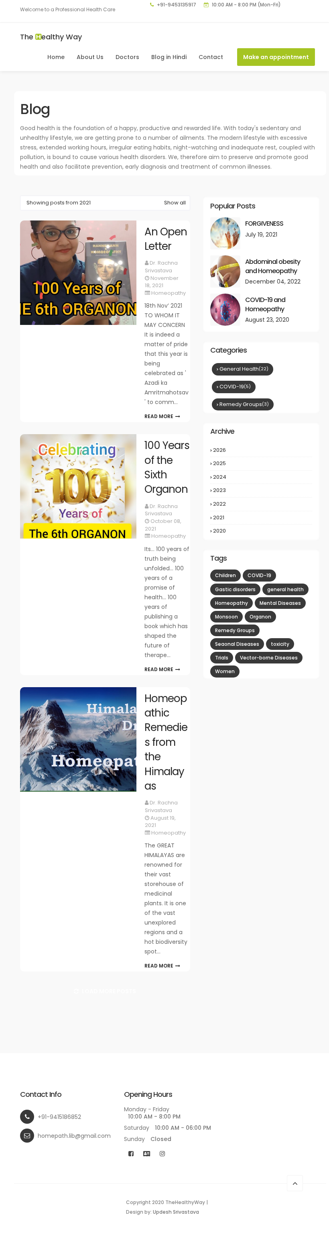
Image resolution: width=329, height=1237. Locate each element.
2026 (261, 450)
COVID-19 (235, 386)
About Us (90, 57)
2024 (261, 477)
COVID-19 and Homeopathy (265, 304)
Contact (211, 57)
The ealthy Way (51, 37)
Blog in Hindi (169, 57)
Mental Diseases (280, 603)
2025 (261, 463)
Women (225, 671)
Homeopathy (168, 293)
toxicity (280, 644)
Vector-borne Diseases (269, 657)
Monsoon (226, 616)
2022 (262, 504)
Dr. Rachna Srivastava (161, 266)
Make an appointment (276, 57)
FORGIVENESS (264, 223)
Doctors (127, 57)
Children (225, 575)
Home (56, 57)
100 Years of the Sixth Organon (166, 467)
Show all (175, 202)
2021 (262, 517)
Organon (260, 616)
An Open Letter (165, 239)
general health (243, 369)
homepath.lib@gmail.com (74, 1136)
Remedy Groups (244, 404)
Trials (221, 657)
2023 (261, 490)
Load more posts (108, 991)
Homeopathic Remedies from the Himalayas (165, 742)
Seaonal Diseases (237, 644)
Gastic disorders (235, 589)
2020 (261, 531)
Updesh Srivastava (176, 1211)
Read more (158, 415)
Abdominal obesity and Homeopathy (272, 266)
